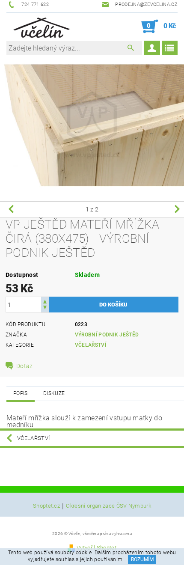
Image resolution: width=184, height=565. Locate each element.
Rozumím (142, 559)
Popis (20, 393)
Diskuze (54, 393)
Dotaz (24, 366)
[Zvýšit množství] (45, 301)
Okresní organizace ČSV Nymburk (108, 506)
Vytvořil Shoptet (96, 547)
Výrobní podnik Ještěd (107, 335)
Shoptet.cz (46, 506)
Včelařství (90, 345)
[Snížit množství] (45, 308)
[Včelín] (40, 26)
